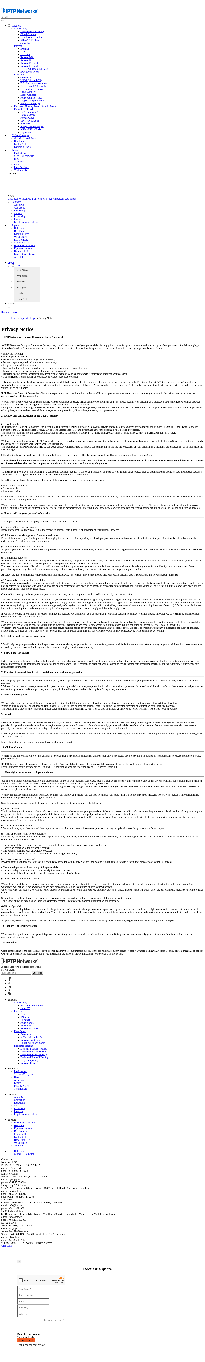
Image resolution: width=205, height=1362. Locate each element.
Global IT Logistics (24, 1154)
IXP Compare (21, 239)
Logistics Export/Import (32, 100)
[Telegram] (9, 990)
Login (11, 262)
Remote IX (26, 60)
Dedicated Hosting (23, 1045)
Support (24, 318)
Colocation (26, 77)
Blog (16, 158)
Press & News (21, 167)
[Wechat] (9, 994)
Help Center (20, 228)
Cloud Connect (28, 34)
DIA (22, 51)
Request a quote (9, 312)
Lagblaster (25, 132)
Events (17, 164)
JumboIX (25, 43)
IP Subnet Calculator (24, 245)
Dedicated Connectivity (32, 31)
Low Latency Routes (31, 37)
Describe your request (29, 1334)
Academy (19, 161)
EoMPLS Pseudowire (31, 1005)
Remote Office (27, 115)
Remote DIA (27, 57)
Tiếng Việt (22, 299)
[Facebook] (10, 980)
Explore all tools (22, 147)
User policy (7, 1245)
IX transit (25, 54)
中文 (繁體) (22, 276)
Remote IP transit (29, 66)
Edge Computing (29, 112)
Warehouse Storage (30, 103)
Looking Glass (21, 144)
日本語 (20, 293)
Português (22, 287)
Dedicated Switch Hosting (33, 1051)
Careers (18, 213)
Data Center (20, 74)
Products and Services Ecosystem (24, 154)
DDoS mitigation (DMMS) (34, 68)
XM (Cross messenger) (32, 126)
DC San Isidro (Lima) (31, 89)
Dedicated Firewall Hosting (34, 1057)
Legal (33, 318)
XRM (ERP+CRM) (30, 129)
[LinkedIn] (9, 987)
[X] (9, 983)
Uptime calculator (23, 248)
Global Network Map (25, 138)
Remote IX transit (29, 63)
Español (21, 281)
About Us (19, 204)
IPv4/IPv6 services (29, 71)
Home (14, 318)
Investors (18, 219)
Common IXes (21, 242)
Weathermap (20, 236)
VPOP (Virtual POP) (31, 80)
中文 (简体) (22, 270)
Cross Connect (27, 92)
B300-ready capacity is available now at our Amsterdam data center (42, 198)
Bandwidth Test (22, 251)
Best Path (19, 141)
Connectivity (20, 28)
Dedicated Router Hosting (33, 1054)
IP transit (24, 48)
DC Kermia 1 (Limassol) (33, 86)
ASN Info (19, 257)
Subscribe (37, 973)
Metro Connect (28, 94)
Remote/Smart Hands (31, 97)
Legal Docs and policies (26, 222)
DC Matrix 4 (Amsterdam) (33, 83)
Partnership (19, 216)
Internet (18, 45)
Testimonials (20, 170)
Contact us (19, 207)
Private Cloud (27, 117)
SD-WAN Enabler (29, 40)
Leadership (19, 210)
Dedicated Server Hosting (33, 1048)
